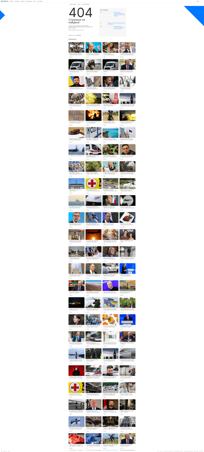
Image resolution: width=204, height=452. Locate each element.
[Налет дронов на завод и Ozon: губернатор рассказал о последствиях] (110, 101)
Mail (1, 451)
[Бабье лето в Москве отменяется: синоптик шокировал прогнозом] (127, 254)
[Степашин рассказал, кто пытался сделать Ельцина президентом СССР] (127, 50)
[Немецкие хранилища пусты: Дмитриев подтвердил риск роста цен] (110, 390)
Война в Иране (73, 4)
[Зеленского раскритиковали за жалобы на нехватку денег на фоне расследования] (110, 373)
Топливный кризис (86, 4)
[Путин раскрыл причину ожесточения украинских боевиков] (127, 271)
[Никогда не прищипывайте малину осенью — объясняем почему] (93, 169)
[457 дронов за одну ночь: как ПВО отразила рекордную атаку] (127, 118)
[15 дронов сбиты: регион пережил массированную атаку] (76, 67)
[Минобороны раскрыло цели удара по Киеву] (76, 186)
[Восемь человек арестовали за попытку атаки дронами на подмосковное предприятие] (76, 101)
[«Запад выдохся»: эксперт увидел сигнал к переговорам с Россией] (127, 101)
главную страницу (80, 30)
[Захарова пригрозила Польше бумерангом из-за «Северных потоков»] (127, 135)
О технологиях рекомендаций (167, 451)
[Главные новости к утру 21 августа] (76, 152)
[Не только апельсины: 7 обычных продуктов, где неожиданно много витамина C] (110, 322)
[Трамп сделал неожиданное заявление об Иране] (127, 441)
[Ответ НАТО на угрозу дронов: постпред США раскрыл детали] (76, 339)
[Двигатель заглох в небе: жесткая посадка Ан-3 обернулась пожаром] (110, 441)
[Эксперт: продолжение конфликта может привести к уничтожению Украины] (127, 169)
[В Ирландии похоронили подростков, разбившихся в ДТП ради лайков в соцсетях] (110, 186)
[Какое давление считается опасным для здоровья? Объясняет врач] (127, 84)
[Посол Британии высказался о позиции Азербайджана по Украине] (110, 356)
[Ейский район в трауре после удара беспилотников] (93, 152)
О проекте (161, 451)
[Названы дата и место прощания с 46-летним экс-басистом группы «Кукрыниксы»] (93, 441)
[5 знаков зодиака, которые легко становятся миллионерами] (110, 169)
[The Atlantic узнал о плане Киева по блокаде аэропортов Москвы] (76, 407)
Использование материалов (188, 451)
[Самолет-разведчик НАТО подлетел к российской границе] (127, 203)
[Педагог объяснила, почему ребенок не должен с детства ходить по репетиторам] (127, 390)
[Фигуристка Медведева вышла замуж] (127, 237)
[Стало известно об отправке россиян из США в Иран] (93, 237)
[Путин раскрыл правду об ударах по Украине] (127, 339)
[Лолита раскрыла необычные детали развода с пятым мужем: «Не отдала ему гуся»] (76, 373)
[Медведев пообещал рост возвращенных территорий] (110, 203)
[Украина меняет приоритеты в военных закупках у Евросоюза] (93, 390)
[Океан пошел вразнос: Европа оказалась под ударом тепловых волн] (110, 135)
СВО (79, 4)
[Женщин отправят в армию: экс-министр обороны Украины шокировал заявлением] (93, 67)
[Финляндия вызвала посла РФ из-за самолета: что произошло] (76, 424)
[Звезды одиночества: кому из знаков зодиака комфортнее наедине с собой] (76, 237)
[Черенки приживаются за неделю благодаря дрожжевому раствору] (127, 305)
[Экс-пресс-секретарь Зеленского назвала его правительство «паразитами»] (110, 424)
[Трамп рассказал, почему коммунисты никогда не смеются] (93, 407)
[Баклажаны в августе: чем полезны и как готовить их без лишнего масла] (127, 220)
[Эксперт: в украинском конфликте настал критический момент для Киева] (93, 101)
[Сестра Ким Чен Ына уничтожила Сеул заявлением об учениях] (76, 322)
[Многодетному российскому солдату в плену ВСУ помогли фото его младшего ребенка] (76, 50)
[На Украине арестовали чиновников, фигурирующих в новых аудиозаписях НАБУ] (127, 424)
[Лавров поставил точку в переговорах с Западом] (110, 220)
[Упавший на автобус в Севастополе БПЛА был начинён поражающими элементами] (93, 339)
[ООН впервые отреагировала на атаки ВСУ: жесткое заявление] (93, 50)
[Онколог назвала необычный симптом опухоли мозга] (127, 373)
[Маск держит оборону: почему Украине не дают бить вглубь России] (127, 67)
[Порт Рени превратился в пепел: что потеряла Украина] (93, 118)
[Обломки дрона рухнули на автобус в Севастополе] (76, 254)
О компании (5, 451)
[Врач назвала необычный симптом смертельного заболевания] (93, 254)
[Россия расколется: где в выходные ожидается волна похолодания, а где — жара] (110, 118)
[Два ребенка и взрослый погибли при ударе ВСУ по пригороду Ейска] (93, 373)
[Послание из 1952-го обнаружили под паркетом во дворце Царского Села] (76, 118)
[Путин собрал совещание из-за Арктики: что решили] (76, 288)
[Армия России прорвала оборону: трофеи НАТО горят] (76, 305)
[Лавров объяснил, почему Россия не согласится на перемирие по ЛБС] (93, 271)
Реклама (9, 451)
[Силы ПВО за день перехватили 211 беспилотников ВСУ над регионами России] (93, 305)
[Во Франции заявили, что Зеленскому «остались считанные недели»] (76, 84)
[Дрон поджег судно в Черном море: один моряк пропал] (76, 203)
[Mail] (1, 1)
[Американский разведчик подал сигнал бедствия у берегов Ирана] (127, 356)
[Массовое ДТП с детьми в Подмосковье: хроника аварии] (76, 390)
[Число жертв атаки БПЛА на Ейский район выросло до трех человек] (93, 203)
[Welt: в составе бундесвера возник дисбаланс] (93, 356)
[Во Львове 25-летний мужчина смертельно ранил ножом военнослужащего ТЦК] (110, 271)
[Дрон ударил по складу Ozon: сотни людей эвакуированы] (93, 135)
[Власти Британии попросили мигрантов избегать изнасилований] (127, 288)
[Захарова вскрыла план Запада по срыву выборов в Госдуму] (76, 271)
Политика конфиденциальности (178, 451)
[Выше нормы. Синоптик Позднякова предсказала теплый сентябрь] (76, 169)
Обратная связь (196, 451)
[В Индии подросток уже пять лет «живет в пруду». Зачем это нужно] (127, 186)
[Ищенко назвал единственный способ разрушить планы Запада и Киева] (110, 305)
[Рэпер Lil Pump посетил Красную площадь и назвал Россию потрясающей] (93, 322)
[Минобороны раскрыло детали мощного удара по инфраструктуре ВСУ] (127, 407)
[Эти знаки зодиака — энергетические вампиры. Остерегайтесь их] (110, 50)
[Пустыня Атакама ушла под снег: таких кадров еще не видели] (93, 288)
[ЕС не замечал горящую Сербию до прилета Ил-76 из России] (127, 152)
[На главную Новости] (5, 1)
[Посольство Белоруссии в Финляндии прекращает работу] (93, 220)
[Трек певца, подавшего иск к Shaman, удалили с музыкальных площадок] (110, 288)
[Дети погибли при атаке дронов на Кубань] (110, 67)
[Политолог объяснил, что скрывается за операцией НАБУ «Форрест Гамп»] (110, 407)
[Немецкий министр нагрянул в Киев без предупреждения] (76, 220)
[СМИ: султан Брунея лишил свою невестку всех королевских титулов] (110, 84)
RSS (157, 451)
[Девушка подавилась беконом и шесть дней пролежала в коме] (110, 339)
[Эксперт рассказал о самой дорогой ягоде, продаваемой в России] (110, 152)
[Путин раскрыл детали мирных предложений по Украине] (127, 322)
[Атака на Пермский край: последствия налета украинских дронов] (93, 186)
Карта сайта (201, 451)
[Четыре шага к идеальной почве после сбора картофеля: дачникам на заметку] (93, 424)
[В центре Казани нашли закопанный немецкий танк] (93, 84)
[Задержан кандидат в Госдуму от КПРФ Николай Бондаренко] (76, 135)
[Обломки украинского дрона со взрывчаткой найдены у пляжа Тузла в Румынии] (76, 356)
